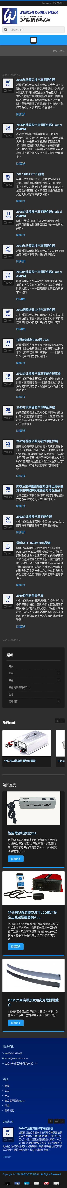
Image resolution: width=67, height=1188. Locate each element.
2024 (9, 256)
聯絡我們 (13, 701)
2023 (9, 320)
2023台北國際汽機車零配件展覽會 (38, 373)
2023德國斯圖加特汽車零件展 (35, 310)
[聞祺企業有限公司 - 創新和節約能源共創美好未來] (31, 15)
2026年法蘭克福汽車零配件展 (35, 80)
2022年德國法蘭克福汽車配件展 (37, 441)
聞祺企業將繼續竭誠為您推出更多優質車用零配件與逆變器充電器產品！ (39, 488)
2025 (9, 185)
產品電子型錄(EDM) (19, 687)
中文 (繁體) (57, 3)
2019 (9, 606)
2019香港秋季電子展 (29, 596)
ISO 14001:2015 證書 (30, 174)
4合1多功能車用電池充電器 (20, 760)
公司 (11, 673)
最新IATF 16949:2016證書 (33, 543)
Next (57, 720)
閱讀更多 (20, 114)
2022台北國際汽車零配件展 (34, 516)
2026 (9, 90)
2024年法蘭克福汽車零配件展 (35, 246)
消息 (62, 51)
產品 (11, 680)
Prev (62, 720)
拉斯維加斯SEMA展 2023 (32, 340)
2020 (9, 553)
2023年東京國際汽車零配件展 (35, 407)
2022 (9, 452)
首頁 (55, 51)
